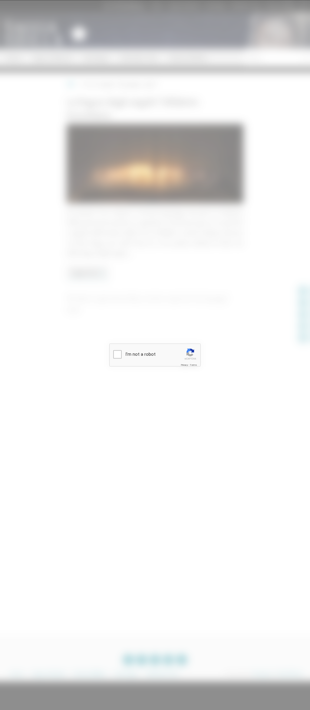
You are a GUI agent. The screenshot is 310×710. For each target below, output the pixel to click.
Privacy (184, 365)
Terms (193, 365)
